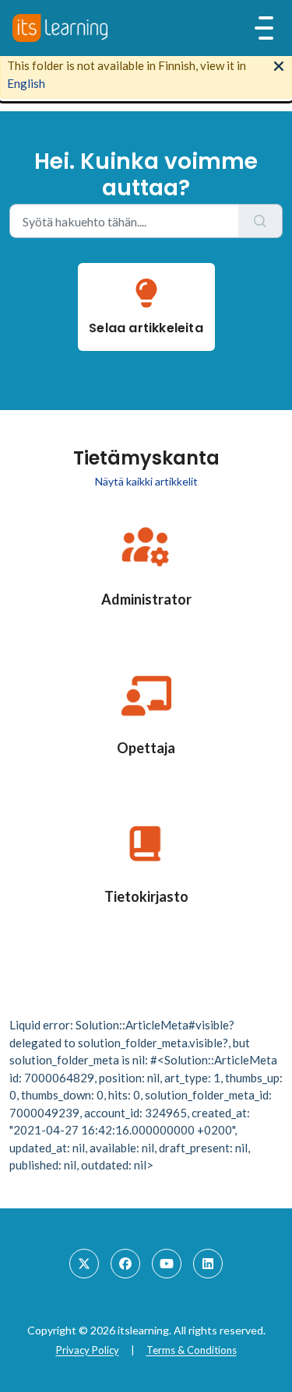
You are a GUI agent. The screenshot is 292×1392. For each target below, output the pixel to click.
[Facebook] (125, 1263)
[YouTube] (166, 1263)
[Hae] (260, 221)
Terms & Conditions (191, 1350)
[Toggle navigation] (264, 28)
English (26, 83)
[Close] (278, 65)
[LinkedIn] (208, 1263)
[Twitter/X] (84, 1263)
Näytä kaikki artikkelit (146, 481)
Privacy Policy (87, 1350)
